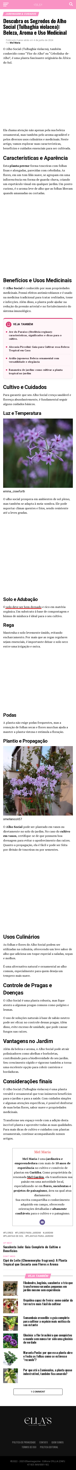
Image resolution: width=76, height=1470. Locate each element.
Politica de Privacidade (24, 1442)
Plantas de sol (14, 1236)
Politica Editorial (49, 1447)
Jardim (48, 1233)
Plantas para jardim (40, 1236)
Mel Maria (15, 43)
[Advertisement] (38, 97)
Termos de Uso (29, 1447)
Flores (9, 1233)
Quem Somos (57, 1442)
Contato (43, 1442)
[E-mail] (42, 1222)
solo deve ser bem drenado (23, 607)
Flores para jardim (28, 1233)
